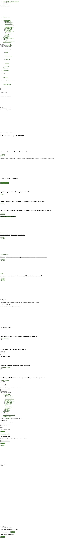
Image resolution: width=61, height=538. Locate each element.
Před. (1, 214)
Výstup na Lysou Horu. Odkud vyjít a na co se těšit (15, 192)
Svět (4, 38)
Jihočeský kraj (8, 21)
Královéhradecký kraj (9, 31)
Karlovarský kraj (8, 23)
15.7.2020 (2, 238)
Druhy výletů (5, 39)
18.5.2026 (2, 203)
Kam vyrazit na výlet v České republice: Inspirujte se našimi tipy (19, 336)
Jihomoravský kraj (9, 22)
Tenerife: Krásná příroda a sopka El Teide (12, 235)
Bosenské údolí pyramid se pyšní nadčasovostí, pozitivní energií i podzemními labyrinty (26, 210)
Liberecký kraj (8, 26)
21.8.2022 (2, 212)
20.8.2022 (2, 155)
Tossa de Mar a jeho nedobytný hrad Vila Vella (14, 349)
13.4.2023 (2, 352)
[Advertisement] (30, 123)
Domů (1, 132)
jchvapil (3, 259)
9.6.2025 (2, 194)
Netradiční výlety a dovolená (9, 40)
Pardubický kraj (8, 45)
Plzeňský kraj (8, 30)
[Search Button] (10, 44)
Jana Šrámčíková (5, 380)
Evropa (1, 232)
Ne (4, 536)
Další (4, 214)
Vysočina (7, 35)
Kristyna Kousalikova (6, 367)
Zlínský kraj (7, 36)
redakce (3, 154)
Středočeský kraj (8, 32)
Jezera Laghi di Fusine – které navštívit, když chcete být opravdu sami (21, 275)
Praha (6, 31)
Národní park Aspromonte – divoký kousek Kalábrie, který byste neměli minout (23, 257)
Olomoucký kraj (8, 28)
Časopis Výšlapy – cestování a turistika (11, 1)
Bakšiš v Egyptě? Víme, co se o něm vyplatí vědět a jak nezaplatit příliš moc (22, 201)
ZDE (20, 306)
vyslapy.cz (8, 387)
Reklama (4, 385)
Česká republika (6, 16)
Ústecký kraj (7, 34)
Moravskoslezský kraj (9, 38)
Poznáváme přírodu (4, 254)
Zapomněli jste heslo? (4, 434)
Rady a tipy (5, 3)
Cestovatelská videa (7, 42)
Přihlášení (2, 445)
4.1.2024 (2, 339)
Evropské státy (6, 37)
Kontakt (4, 384)
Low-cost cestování (7, 2)
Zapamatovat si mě (6, 429)
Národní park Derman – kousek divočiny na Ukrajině (15, 151)
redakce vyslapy (5, 338)
